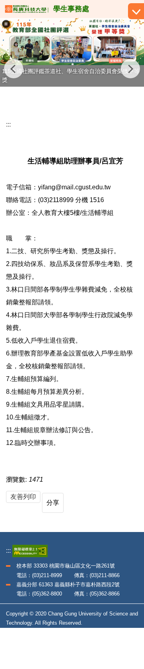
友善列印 (23, 496)
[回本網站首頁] (26, 9)
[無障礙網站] (30, 550)
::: (8, 124)
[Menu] (136, 11)
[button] (6, 24)
